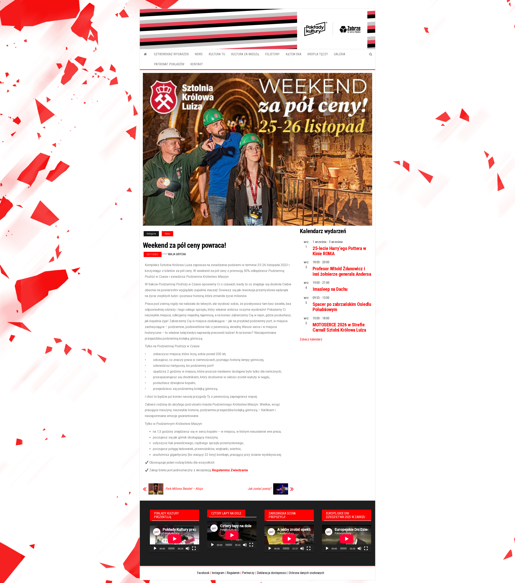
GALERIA (339, 54)
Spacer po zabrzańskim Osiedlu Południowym (342, 306)
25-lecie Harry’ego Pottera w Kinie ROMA (339, 251)
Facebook (203, 573)
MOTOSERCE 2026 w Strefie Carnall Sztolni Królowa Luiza (339, 327)
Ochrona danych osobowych (306, 573)
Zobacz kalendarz (311, 339)
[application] (174, 539)
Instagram (218, 573)
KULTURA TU (217, 54)
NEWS (199, 54)
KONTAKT (196, 64)
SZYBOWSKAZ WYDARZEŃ (171, 54)
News (167, 233)
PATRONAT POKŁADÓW (169, 64)
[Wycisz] (187, 548)
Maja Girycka (177, 254)
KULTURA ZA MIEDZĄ (245, 54)
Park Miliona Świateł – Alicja (184, 489)
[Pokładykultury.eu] (145, 54)
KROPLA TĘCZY (317, 54)
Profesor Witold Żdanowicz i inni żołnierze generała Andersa (342, 271)
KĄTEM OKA (293, 54)
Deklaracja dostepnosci (271, 573)
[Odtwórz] (155, 548)
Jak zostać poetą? (259, 489)
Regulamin (233, 573)
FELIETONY (272, 54)
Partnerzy (248, 573)
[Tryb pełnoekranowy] (194, 548)
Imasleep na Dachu (330, 289)
